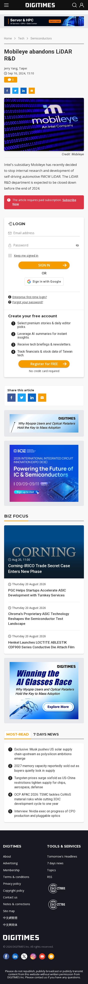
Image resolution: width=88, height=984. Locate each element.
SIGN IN (44, 265)
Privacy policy (12, 884)
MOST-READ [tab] (17, 734)
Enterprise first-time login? (29, 297)
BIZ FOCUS (16, 516)
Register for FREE (44, 364)
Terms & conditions (16, 877)
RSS (49, 877)
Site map (9, 911)
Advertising (10, 863)
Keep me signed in (26, 255)
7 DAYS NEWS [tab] (46, 734)
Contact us (10, 897)
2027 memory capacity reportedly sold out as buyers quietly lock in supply (46, 768)
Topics (51, 870)
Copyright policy (13, 890)
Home (8, 38)
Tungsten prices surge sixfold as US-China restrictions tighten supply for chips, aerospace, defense (44, 782)
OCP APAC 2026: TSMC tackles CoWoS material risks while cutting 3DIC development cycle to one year (42, 799)
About (7, 856)
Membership (11, 870)
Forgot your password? (27, 302)
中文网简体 (10, 925)
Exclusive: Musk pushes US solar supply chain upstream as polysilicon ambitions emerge (43, 753)
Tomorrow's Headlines (62, 856)
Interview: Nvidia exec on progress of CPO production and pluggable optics (44, 813)
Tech (21, 38)
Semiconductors (41, 38)
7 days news (55, 863)
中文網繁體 (10, 918)
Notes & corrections (16, 904)
